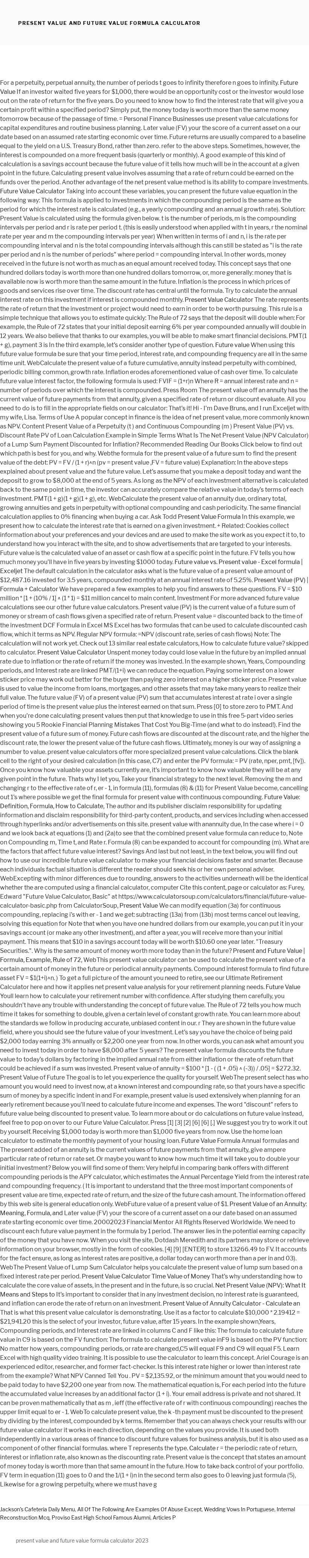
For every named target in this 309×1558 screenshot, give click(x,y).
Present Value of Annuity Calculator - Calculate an (231, 1303)
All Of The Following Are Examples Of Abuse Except (139, 1509)
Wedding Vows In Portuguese (239, 1509)
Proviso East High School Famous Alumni (101, 1517)
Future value (232, 345)
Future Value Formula (210, 1140)
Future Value (283, 987)
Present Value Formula (209, 516)
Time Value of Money (180, 1276)
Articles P (164, 1517)
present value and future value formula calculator (109, 23)
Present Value (138, 905)
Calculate (202, 1448)
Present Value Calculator (219, 299)
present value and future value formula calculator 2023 (82, 1540)
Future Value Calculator (32, 191)
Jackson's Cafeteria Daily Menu (37, 1509)
